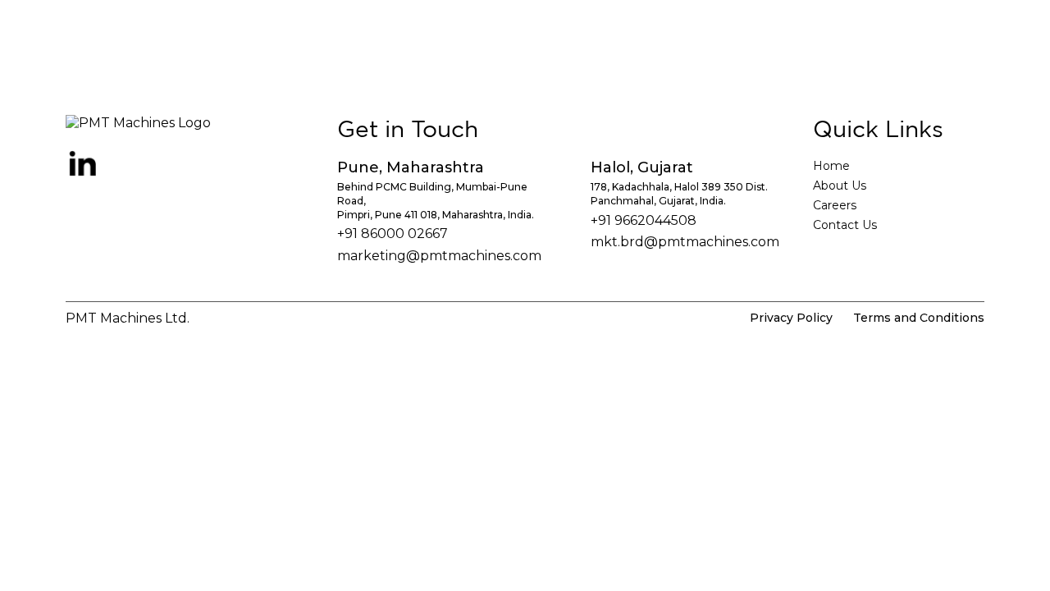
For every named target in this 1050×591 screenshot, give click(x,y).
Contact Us (845, 225)
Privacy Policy (791, 317)
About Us (839, 185)
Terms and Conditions (918, 317)
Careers (834, 205)
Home (831, 165)
